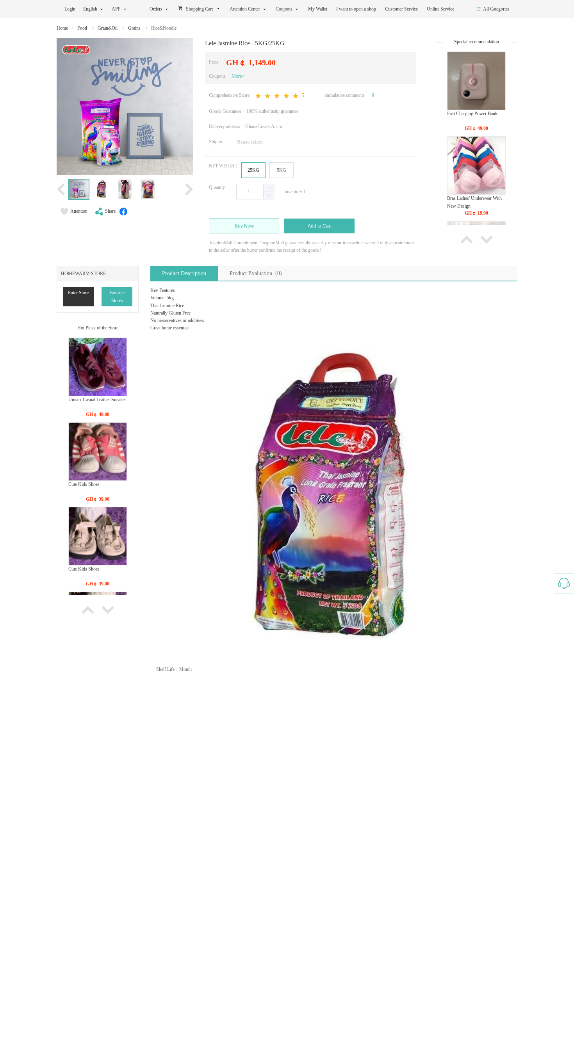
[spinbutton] (255, 191)
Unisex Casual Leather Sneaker (97, 399)
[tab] (184, 273)
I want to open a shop (356, 9)
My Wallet (318, 9)
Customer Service (402, 9)
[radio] (253, 170)
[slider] (279, 96)
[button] (269, 195)
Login (69, 9)
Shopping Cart (199, 9)
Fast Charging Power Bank (472, 113)
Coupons (284, 9)
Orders (156, 9)
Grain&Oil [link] (108, 28)
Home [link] (62, 28)
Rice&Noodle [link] (163, 28)
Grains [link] (135, 28)
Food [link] (82, 28)
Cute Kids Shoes (84, 484)
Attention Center (245, 9)
